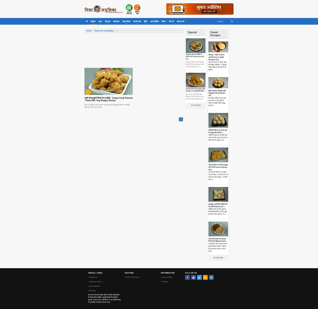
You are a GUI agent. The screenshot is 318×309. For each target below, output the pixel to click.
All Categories (94, 286)
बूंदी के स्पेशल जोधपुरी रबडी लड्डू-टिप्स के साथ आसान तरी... (217, 93)
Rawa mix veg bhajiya (104, 30)
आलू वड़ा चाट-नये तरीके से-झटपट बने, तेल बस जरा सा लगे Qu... (195, 56)
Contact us (93, 277)
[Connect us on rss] (205, 277)
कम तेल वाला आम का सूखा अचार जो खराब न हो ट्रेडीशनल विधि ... (195, 89)
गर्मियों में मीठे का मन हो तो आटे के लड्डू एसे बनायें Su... (217, 131)
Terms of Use (167, 277)
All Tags (92, 290)
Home (88, 30)
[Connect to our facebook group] (193, 277)
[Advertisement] (134, 51)
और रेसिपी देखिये (196, 105)
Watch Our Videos (133, 277)
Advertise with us (96, 281)
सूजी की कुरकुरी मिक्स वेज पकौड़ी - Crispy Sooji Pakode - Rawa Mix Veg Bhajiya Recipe (108, 99)
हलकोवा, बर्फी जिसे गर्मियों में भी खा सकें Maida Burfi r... (217, 205)
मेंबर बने (171, 21)
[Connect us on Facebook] (187, 277)
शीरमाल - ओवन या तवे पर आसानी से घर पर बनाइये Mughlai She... (216, 57)
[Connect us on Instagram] (211, 277)
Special (192, 32)
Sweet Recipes (215, 33)
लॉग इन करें (180, 21)
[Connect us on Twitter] (199, 277)
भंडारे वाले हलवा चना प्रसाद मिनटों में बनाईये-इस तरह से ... (217, 240)
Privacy (165, 281)
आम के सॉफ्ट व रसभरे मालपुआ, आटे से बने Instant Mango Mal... (218, 167)
